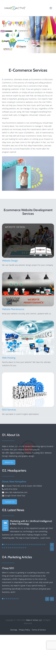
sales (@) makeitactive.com (15, 492)
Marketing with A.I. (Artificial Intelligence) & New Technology (31, 522)
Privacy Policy (24, 629)
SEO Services (9, 409)
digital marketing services (20, 452)
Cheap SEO (8, 568)
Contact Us (9, 501)
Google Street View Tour (15, 495)
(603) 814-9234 (10, 489)
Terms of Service (39, 629)
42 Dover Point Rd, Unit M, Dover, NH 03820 (23, 486)
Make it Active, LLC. (34, 620)
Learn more (45, 538)
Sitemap (13, 629)
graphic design (28, 456)
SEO (42, 452)
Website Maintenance (13, 309)
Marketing (13, 456)
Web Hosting (8, 357)
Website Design (10, 260)
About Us (9, 462)
